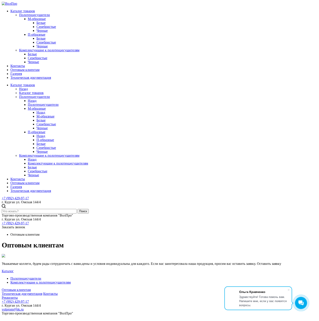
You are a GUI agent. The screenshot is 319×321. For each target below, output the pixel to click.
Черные (42, 30)
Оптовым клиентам (24, 70)
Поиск (83, 211)
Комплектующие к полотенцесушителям (49, 50)
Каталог (8, 271)
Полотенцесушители (34, 15)
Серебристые (46, 27)
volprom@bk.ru (13, 309)
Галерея (16, 74)
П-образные (36, 34)
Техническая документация (30, 77)
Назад (23, 89)
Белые (41, 23)
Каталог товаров (22, 11)
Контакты (17, 66)
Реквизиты (10, 297)
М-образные (37, 19)
